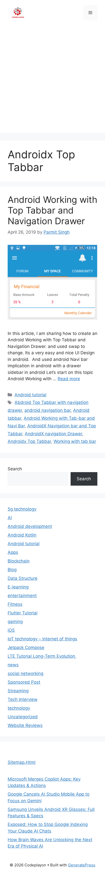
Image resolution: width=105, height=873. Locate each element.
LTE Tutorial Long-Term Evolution (42, 656)
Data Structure (22, 578)
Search (15, 468)
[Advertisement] (52, 80)
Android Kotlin (22, 535)
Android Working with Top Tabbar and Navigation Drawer (52, 210)
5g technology (22, 509)
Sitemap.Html (21, 762)
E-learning (18, 586)
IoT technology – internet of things (42, 638)
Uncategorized (23, 716)
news (13, 664)
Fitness (15, 604)
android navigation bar (47, 410)
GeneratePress (81, 865)
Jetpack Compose (26, 647)
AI (10, 517)
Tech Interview (22, 699)
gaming (15, 621)
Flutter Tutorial (22, 612)
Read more (69, 378)
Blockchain (19, 561)
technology (19, 708)
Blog (12, 569)
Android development (30, 526)
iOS (11, 630)
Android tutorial (30, 394)
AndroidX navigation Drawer (53, 433)
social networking (25, 673)
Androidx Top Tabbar (29, 441)
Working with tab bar (75, 441)
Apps (13, 552)
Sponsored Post (24, 682)
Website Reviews (25, 725)
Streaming (18, 690)
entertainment (22, 595)
